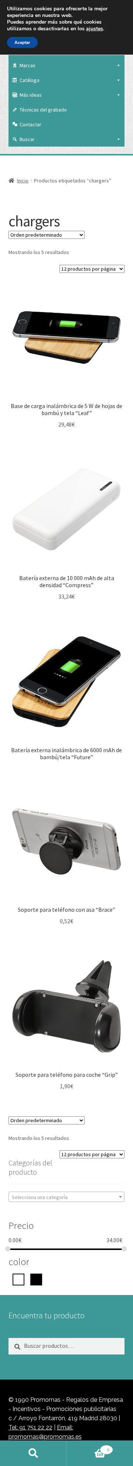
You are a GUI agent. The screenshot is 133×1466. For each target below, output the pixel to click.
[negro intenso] (36, 1278)
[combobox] (66, 1197)
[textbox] (67, 1197)
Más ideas (31, 95)
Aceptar (22, 42)
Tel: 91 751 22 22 (30, 1427)
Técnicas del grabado (43, 109)
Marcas (27, 65)
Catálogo (30, 80)
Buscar (27, 139)
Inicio (22, 180)
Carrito (88, 1447)
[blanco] (18, 1278)
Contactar (30, 124)
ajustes (94, 28)
